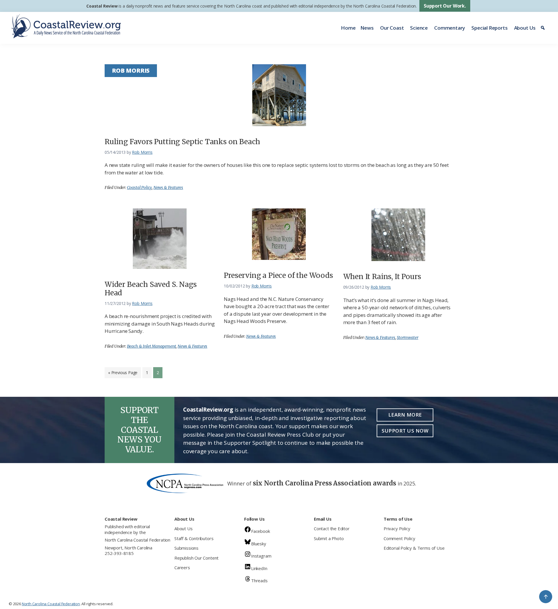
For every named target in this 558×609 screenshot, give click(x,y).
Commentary (449, 27)
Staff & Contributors (193, 538)
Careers (182, 567)
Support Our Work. (445, 6)
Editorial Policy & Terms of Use (414, 548)
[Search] (543, 28)
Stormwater (407, 337)
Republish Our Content (196, 558)
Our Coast (392, 27)
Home (348, 27)
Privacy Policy (397, 528)
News (367, 27)
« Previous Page (122, 373)
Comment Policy (399, 538)
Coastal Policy (139, 187)
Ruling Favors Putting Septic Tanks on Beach (182, 141)
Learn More (405, 414)
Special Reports (489, 27)
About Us (525, 27)
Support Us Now (405, 430)
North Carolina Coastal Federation (137, 540)
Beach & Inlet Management (151, 346)
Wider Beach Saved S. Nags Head (151, 288)
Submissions (186, 548)
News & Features (168, 187)
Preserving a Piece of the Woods (278, 275)
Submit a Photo (329, 538)
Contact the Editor (332, 528)
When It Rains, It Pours (382, 276)
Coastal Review (101, 6)
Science (419, 27)
